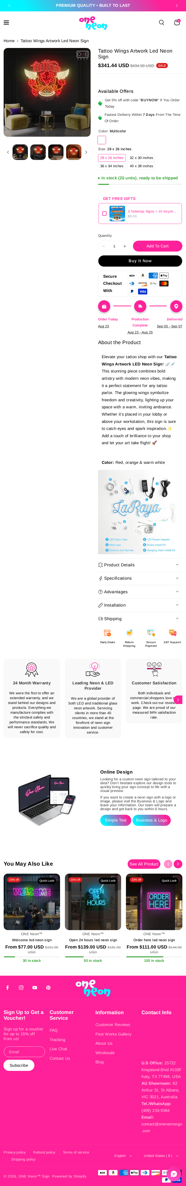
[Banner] (140, 512)
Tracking (57, 1039)
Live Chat (58, 1049)
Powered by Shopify (69, 1176)
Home (9, 41)
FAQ (54, 1030)
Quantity (105, 235)
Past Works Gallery (113, 1034)
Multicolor (101, 140)
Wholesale (105, 1053)
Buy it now (140, 261)
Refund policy (44, 1152)
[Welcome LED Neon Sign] (32, 902)
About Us (103, 1043)
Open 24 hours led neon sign (93, 940)
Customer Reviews (112, 1024)
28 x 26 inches (113, 159)
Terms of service (76, 1152)
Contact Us (60, 1058)
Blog (99, 1062)
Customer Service (62, 1015)
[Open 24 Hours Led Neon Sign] (93, 902)
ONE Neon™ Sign (34, 1176)
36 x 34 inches (113, 167)
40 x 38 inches (142, 167)
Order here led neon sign (154, 940)
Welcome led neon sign (32, 940)
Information (109, 1012)
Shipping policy (23, 1159)
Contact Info (156, 1012)
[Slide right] (86, 152)
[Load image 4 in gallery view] (73, 152)
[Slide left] (8, 152)
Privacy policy (15, 1152)
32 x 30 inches (142, 159)
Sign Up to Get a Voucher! (24, 1015)
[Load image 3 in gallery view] (55, 152)
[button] (9, 22)
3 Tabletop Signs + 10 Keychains (153, 211)
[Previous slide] (9, 5)
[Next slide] (176, 5)
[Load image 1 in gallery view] (20, 152)
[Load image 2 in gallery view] (38, 152)
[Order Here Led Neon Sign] (154, 902)
